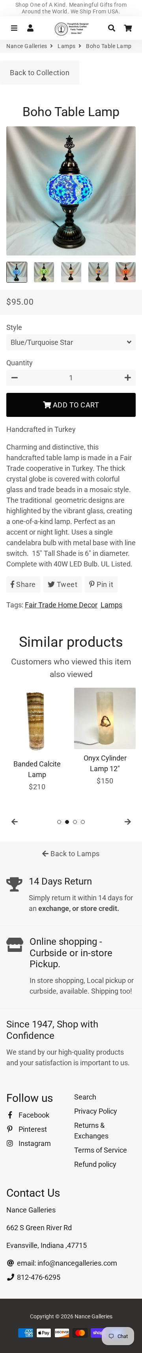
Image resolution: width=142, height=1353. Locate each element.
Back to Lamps (74, 854)
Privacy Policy (95, 1111)
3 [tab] (75, 822)
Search (85, 1097)
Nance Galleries (26, 46)
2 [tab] (67, 822)
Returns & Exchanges (91, 1130)
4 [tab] (83, 822)
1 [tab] (59, 822)
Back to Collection (39, 72)
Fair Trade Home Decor (61, 605)
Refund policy (95, 1164)
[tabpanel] (37, 740)
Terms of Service (100, 1150)
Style (14, 327)
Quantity (19, 363)
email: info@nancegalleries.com (66, 1263)
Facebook (33, 1115)
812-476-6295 (37, 1277)
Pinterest (32, 1129)
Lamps (67, 46)
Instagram (34, 1143)
